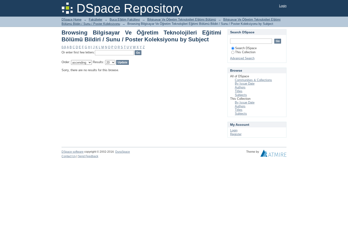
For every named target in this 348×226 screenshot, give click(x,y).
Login (282, 6)
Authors (240, 87)
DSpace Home (71, 19)
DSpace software (73, 151)
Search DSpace (246, 48)
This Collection (245, 52)
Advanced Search (242, 58)
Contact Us (69, 156)
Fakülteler (95, 19)
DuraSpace (122, 151)
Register (235, 134)
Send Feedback (88, 156)
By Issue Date (244, 83)
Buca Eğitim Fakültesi (125, 19)
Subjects (241, 95)
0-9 (64, 47)
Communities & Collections (253, 80)
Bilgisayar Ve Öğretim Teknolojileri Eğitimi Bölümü (181, 19)
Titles (238, 91)
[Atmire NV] (273, 154)
